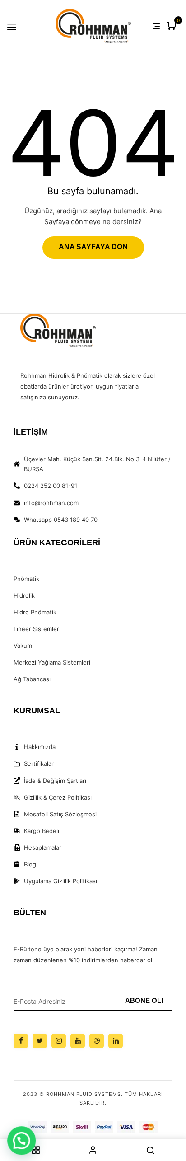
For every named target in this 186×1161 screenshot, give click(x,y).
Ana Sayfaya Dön (93, 247)
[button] (172, 26)
